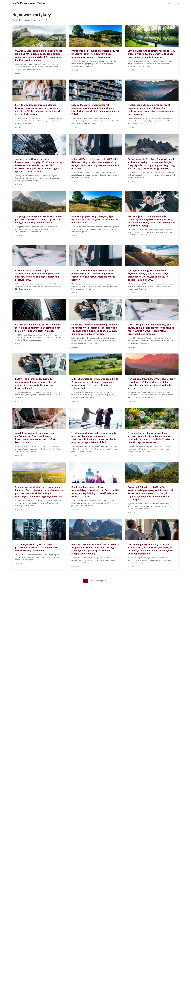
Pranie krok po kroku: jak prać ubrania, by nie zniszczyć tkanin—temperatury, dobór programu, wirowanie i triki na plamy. (95, 53)
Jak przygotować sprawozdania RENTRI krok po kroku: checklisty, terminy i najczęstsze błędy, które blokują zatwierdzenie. (39, 219)
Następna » (101, 581)
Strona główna (172, 3)
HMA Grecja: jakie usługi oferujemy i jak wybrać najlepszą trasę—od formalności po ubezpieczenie (94, 219)
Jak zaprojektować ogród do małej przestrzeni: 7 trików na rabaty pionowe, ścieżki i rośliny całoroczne (36, 547)
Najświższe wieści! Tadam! (29, 3)
